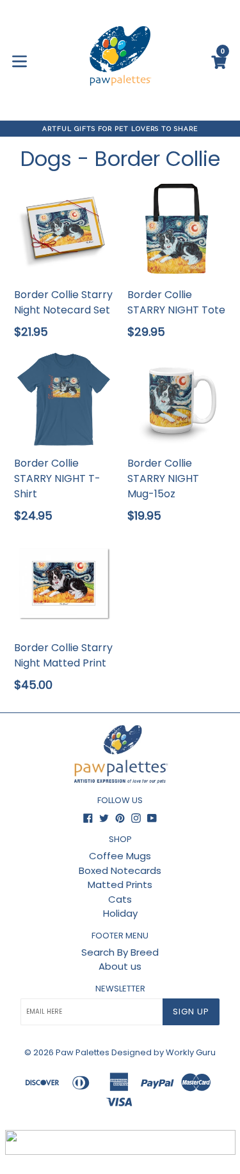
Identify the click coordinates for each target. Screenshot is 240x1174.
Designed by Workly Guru (163, 1052)
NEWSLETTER (120, 989)
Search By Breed (120, 952)
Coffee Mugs (120, 855)
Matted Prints (120, 884)
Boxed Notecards (120, 870)
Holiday (120, 913)
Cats (120, 899)
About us (120, 966)
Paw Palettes (82, 1052)
